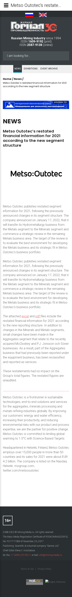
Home (7, 79)
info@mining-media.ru (50, 555)
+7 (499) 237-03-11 (21, 555)
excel (25, 316)
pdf (38, 316)
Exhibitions (30, 68)
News (17, 68)
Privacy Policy (44, 569)
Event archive (49, 68)
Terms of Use (27, 569)
